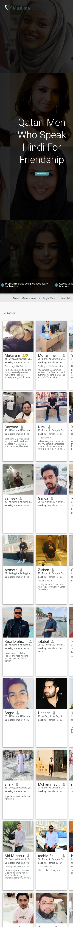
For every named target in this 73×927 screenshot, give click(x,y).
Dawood (11, 427)
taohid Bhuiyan (49, 856)
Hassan (44, 713)
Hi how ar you (44, 438)
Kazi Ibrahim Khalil (16, 641)
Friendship (66, 298)
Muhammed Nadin (49, 784)
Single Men (49, 298)
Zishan (43, 570)
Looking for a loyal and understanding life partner (18, 866)
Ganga (43, 498)
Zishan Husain (45, 580)
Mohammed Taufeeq (49, 355)
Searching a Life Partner (16, 366)
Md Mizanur (14, 856)
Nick (42, 427)
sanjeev (11, 498)
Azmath (11, 570)
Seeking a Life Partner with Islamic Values (51, 366)
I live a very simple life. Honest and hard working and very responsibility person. (16, 657)
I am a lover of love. (47, 866)
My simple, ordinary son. (49, 870)
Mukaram (12, 355)
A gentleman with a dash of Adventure (17, 797)
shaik (9, 784)
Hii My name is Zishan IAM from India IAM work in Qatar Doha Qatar (51, 587)
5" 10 (40, 652)
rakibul (43, 641)
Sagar (9, 713)
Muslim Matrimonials (24, 298)
